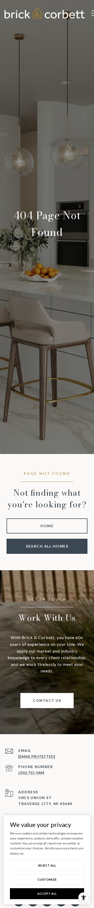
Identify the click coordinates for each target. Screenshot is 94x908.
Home (47, 526)
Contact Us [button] (47, 700)
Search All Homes (47, 546)
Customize (47, 879)
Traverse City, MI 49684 (45, 803)
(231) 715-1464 (31, 772)
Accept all (47, 893)
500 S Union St (35, 797)
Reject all (47, 865)
